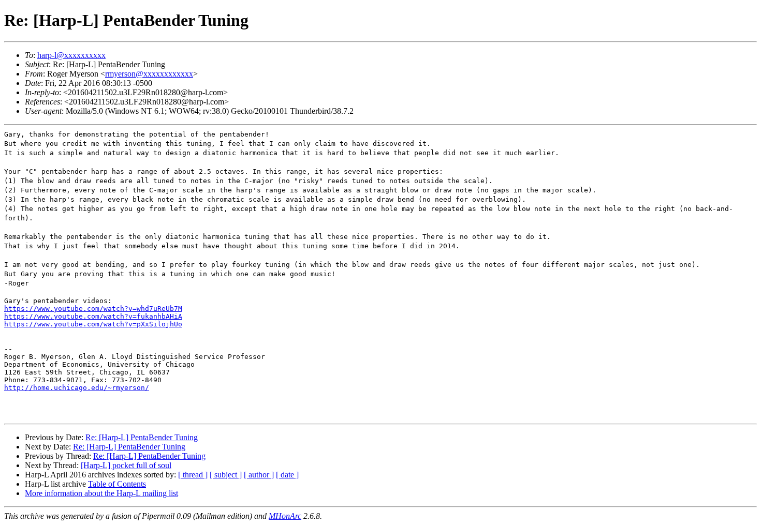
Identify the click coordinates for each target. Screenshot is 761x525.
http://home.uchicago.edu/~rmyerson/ (76, 388)
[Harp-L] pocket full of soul (126, 465)
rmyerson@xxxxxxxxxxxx (149, 73)
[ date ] (287, 474)
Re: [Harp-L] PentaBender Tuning (141, 437)
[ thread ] (193, 474)
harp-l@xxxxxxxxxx (71, 55)
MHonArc (285, 516)
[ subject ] (226, 474)
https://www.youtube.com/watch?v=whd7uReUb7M (93, 308)
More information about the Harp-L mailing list (101, 493)
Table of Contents (117, 483)
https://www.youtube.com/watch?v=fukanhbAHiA (93, 316)
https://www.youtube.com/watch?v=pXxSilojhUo (93, 324)
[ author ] (259, 474)
